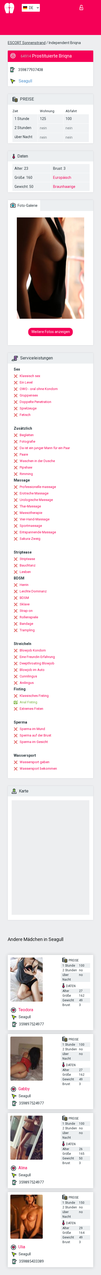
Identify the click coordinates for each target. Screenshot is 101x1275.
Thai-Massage (30, 506)
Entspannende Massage (38, 532)
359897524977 (31, 1024)
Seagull (25, 81)
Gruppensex (29, 395)
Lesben (25, 572)
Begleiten (27, 435)
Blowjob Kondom (33, 650)
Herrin (24, 585)
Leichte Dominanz (33, 591)
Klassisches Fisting (34, 696)
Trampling (27, 630)
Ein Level (26, 382)
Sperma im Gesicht (34, 742)
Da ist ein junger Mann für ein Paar (45, 448)
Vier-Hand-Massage (34, 519)
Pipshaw (26, 467)
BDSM (24, 598)
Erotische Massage (34, 493)
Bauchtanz (27, 565)
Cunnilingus (28, 676)
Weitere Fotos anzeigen (50, 332)
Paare (24, 454)
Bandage (26, 624)
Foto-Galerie (27, 205)
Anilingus (27, 683)
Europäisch (62, 177)
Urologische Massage (36, 500)
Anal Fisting (28, 702)
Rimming (26, 474)
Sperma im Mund (32, 729)
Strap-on (26, 611)
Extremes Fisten (31, 709)
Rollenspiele (29, 617)
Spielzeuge (28, 408)
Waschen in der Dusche (37, 461)
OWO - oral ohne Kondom (39, 389)
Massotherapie (31, 513)
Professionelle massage (38, 487)
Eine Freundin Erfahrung (37, 657)
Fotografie (27, 441)
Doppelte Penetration (35, 402)
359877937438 (30, 69)
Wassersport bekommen (38, 768)
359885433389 (31, 1261)
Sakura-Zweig (30, 539)
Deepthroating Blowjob (37, 663)
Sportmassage (31, 526)
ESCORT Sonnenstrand (27, 43)
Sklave (25, 604)
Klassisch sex (30, 376)
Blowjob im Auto (32, 670)
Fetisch (25, 415)
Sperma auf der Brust (35, 735)
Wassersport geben (34, 762)
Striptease (27, 559)
